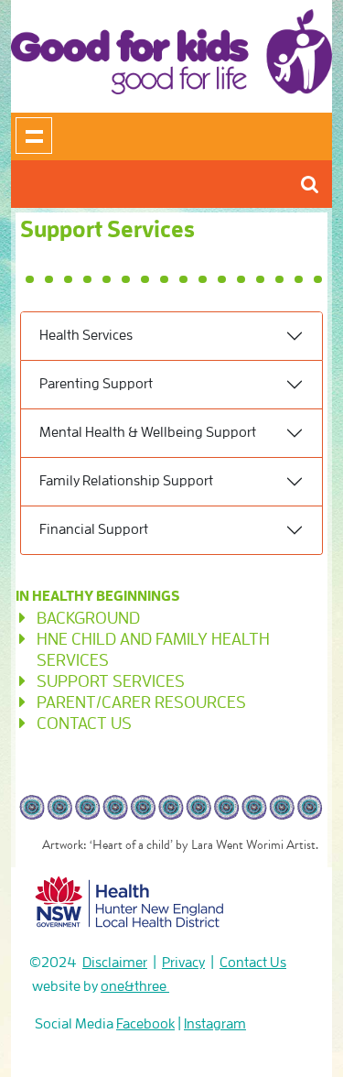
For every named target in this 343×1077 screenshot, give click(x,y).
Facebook (145, 1024)
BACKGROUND (88, 617)
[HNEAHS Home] (130, 898)
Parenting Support (96, 383)
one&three (135, 986)
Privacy (183, 962)
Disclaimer (114, 962)
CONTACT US (84, 723)
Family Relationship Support (126, 480)
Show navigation (34, 135)
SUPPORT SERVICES (111, 681)
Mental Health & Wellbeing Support (147, 432)
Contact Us (253, 962)
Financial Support (93, 529)
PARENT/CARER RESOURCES (141, 702)
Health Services (86, 335)
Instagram (215, 1024)
